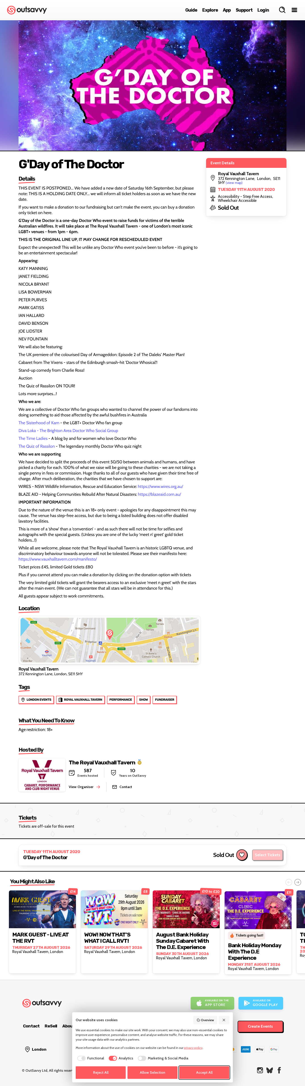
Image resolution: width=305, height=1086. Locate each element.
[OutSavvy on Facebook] (279, 1070)
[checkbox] (90, 1058)
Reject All (101, 1072)
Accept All (204, 1072)
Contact (31, 1026)
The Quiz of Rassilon (37, 446)
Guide (191, 10)
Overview (207, 1020)
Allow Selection (152, 1072)
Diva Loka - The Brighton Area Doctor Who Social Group (68, 430)
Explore (210, 10)
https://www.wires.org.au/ (160, 486)
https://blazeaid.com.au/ (159, 494)
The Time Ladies (33, 438)
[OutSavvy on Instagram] (260, 1070)
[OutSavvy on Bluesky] (270, 1070)
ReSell (51, 1026)
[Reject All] (224, 1020)
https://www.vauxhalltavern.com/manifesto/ (58, 559)
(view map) (234, 183)
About (68, 1026)
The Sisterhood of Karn (39, 422)
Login (263, 10)
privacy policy (193, 1048)
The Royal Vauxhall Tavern (102, 762)
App (227, 10)
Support (244, 10)
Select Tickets (267, 854)
